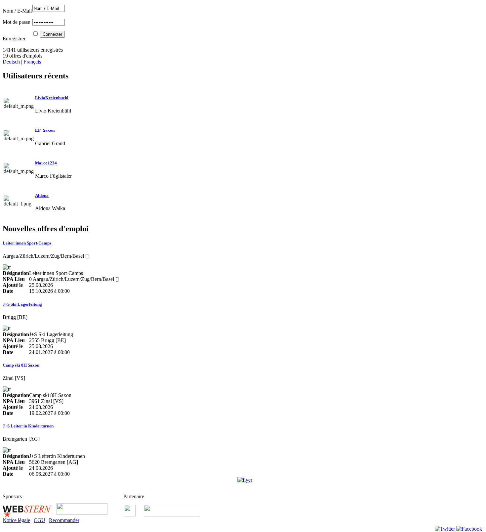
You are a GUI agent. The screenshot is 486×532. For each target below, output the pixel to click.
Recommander (64, 520)
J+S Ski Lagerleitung (22, 304)
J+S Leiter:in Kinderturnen (28, 425)
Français (32, 62)
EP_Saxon (45, 130)
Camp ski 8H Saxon (21, 365)
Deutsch (11, 62)
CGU (39, 520)
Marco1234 (46, 162)
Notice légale (16, 520)
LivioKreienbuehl (51, 97)
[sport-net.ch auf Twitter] (445, 529)
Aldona (42, 195)
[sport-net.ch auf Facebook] (469, 529)
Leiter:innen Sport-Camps (27, 243)
